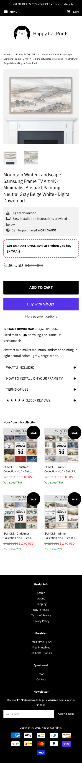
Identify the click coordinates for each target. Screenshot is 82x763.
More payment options (41, 316)
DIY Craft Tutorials (41, 653)
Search (41, 593)
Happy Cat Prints (52, 728)
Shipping (41, 604)
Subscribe (66, 714)
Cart (75, 12)
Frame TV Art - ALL (25, 54)
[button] (41, 367)
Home (6, 54)
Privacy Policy (41, 621)
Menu (13, 12)
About (41, 598)
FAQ (41, 674)
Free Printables (41, 647)
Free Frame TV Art (41, 642)
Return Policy (41, 610)
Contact (41, 679)
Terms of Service (41, 615)
